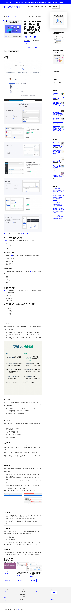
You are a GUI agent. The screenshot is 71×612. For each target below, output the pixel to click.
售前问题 (5, 597)
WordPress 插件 (13, 16)
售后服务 (5, 600)
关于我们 (53, 596)
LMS (11, 255)
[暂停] (5, 100)
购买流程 (5, 594)
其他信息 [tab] (10, 51)
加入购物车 (27, 43)
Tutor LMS (6, 233)
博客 (36, 591)
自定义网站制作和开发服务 (36, 2)
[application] (23, 89)
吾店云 (18, 609)
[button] (20, 22)
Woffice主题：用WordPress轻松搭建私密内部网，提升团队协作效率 (58, 204)
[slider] (22, 100)
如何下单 (5, 591)
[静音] (38, 100)
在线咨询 (54, 592)
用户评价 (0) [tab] (15, 51)
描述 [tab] (6, 51)
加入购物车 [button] (7, 580)
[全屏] (40, 100)
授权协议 (53, 599)
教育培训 (28, 47)
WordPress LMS (24, 233)
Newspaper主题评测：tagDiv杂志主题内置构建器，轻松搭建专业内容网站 (58, 217)
